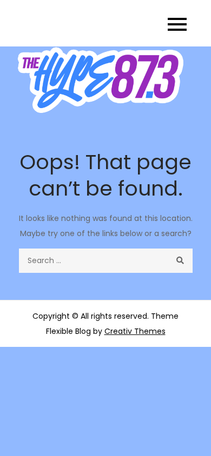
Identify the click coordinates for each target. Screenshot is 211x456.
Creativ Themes (135, 331)
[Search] (180, 261)
